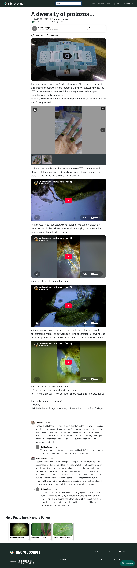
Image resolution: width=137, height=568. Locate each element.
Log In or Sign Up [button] (127, 4)
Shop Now (115, 4)
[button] (19, 532)
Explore (93, 4)
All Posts (101, 4)
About (108, 4)
